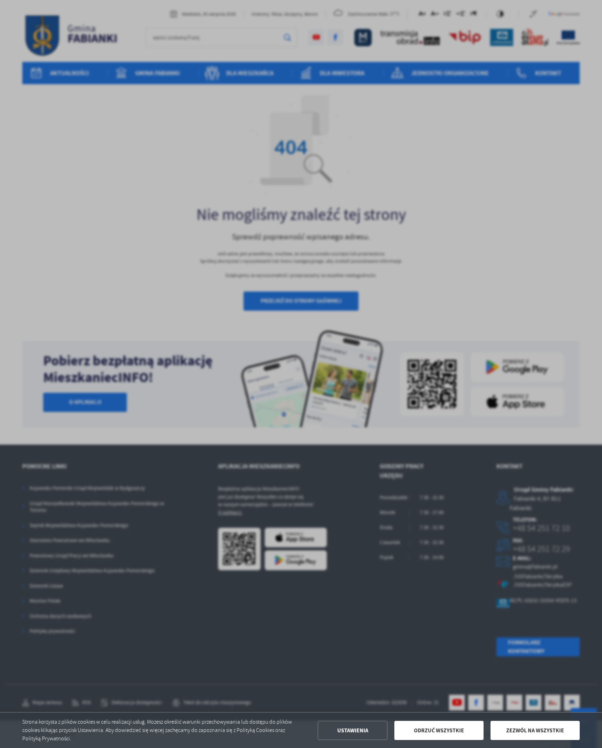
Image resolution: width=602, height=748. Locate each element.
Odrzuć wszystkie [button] (439, 730)
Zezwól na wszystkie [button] (535, 730)
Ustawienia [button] (352, 730)
